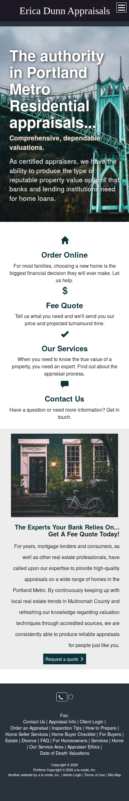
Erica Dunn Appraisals (64, 10)
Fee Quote (64, 305)
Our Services (65, 348)
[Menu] (121, 8)
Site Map (114, 774)
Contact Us (64, 398)
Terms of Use (94, 774)
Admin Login (72, 774)
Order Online (64, 254)
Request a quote (62, 659)
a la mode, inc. (49, 774)
